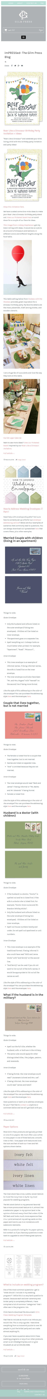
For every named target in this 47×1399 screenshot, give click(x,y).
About (20, 3)
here (37, 529)
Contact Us (31, 3)
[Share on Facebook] (12, 66)
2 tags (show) (20, 1356)
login (41, 30)
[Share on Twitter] (15, 66)
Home (10, 3)
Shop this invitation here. (14, 207)
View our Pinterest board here (19, 217)
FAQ (42, 3)
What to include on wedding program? (23, 1284)
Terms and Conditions (34, 1392)
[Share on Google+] (18, 66)
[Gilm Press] (23, 9)
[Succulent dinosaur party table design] (21, 433)
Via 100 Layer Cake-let (12, 438)
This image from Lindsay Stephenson (18, 225)
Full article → (9, 453)
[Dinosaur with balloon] (17, 294)
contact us (24, 1105)
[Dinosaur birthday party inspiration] (21, 368)
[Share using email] (22, 66)
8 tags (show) (21, 459)
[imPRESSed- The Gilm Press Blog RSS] (6, 61)
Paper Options (10, 1126)
